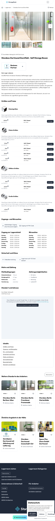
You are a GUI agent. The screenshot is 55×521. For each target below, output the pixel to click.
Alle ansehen (49, 374)
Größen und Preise (8, 347)
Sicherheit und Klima (9, 354)
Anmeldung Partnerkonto (36, 488)
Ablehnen (41, 514)
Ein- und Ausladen (8, 352)
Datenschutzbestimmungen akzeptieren (27, 305)
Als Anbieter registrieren (35, 491)
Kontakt (4, 488)
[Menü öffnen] (48, 2)
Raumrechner (5, 473)
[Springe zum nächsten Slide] (50, 26)
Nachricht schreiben (21, 517)
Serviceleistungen (8, 359)
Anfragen (50, 121)
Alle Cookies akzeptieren (32, 514)
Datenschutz (37, 518)
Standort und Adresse (9, 364)
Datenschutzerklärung (42, 301)
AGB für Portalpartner (7, 500)
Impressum (44, 518)
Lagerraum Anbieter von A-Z (8, 476)
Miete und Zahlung (8, 357)
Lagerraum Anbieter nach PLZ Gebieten (11, 479)
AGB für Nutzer (5, 497)
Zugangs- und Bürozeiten (10, 349)
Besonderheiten (7, 362)
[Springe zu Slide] (8, 388)
